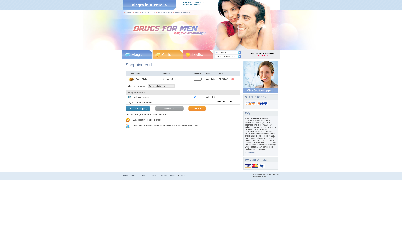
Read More (250, 153)
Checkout (264, 55)
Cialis (166, 55)
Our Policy (153, 175)
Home (125, 175)
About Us (135, 175)
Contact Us (184, 175)
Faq (144, 175)
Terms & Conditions (168, 175)
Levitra (197, 55)
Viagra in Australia (149, 5)
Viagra (137, 55)
